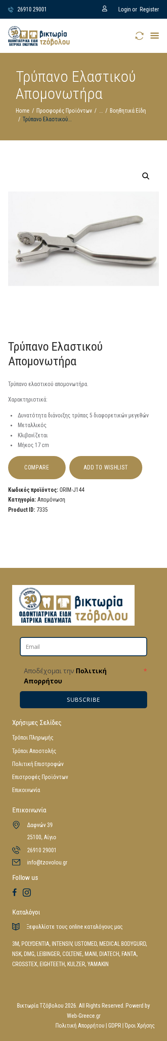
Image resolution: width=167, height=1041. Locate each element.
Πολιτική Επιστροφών (38, 764)
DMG (29, 954)
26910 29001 (42, 850)
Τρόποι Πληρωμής (33, 737)
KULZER (76, 964)
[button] (154, 35)
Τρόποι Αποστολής (34, 751)
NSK (16, 954)
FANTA (129, 954)
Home (23, 110)
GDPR (114, 1025)
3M (15, 944)
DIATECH (109, 954)
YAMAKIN (98, 964)
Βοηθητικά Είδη (128, 110)
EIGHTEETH (52, 964)
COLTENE (72, 954)
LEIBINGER (48, 954)
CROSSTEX (24, 964)
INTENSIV (62, 944)
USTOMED (86, 944)
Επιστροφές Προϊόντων (40, 777)
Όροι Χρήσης (140, 1025)
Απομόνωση (51, 499)
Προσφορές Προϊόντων (64, 110)
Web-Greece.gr (84, 1016)
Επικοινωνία (26, 790)
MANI (91, 954)
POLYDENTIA (35, 944)
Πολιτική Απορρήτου (80, 1025)
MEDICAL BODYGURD (122, 944)
